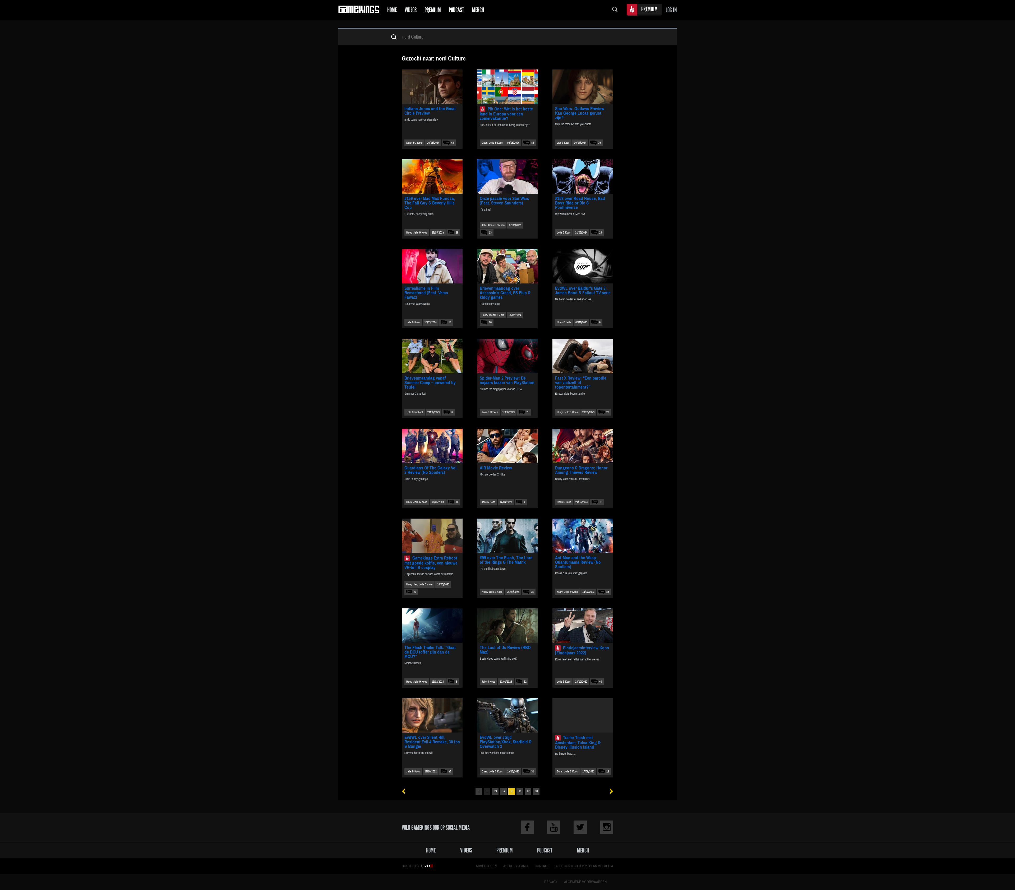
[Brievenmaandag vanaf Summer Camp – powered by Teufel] (432, 356)
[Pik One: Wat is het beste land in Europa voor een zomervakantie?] (507, 86)
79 (599, 143)
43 (452, 143)
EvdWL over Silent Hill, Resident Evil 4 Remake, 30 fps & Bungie (432, 742)
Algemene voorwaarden (585, 882)
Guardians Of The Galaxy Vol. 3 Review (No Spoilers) (431, 470)
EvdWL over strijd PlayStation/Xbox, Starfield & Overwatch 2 (506, 742)
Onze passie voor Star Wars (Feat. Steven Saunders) (504, 201)
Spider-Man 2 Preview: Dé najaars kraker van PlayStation (507, 380)
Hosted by (410, 866)
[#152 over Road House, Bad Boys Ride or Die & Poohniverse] (582, 176)
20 (490, 322)
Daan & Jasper (414, 143)
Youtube (553, 827)
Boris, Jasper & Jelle (493, 315)
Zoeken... (615, 10)
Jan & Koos (563, 143)
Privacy (550, 882)
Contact (542, 866)
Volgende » (609, 791)
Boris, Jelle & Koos (567, 771)
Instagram (606, 827)
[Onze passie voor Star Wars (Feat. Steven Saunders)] (507, 176)
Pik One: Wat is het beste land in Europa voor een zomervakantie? (506, 113)
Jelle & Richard (414, 412)
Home (392, 10)
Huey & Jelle (564, 322)
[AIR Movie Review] (507, 446)
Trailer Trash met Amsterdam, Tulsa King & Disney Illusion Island (578, 742)
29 (457, 233)
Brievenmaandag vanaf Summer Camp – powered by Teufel (430, 382)
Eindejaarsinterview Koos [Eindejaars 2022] (582, 650)
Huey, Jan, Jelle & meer (419, 584)
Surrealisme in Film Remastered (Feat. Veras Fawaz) (426, 293)
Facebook (527, 827)
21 (415, 592)
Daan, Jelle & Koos (492, 143)
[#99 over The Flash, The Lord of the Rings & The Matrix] (507, 536)
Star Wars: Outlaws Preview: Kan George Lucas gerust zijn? (580, 113)
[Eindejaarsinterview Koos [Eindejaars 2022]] (582, 625)
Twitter (580, 827)
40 (600, 682)
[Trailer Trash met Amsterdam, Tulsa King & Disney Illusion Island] (582, 715)
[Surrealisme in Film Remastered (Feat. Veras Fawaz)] (432, 266)
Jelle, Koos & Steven (493, 225)
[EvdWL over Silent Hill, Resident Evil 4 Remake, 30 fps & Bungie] (432, 715)
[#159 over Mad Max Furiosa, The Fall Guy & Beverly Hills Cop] (432, 176)
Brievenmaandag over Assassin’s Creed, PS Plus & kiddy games (505, 293)
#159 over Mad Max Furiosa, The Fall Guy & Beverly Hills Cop (429, 203)
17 (528, 791)
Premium (433, 10)
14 (503, 791)
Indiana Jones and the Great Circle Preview (430, 111)
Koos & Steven (490, 412)
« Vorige (405, 791)
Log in (671, 10)
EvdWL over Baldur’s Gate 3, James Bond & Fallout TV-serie (583, 291)
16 (450, 322)
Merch (478, 10)
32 (525, 682)
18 (536, 791)
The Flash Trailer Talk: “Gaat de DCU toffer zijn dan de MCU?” (430, 652)
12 (607, 771)
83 (607, 592)
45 (532, 143)
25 (528, 412)
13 (490, 233)
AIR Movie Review (496, 468)
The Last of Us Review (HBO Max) (505, 650)
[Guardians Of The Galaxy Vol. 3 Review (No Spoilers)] (432, 446)
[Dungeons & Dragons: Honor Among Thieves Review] (582, 446)
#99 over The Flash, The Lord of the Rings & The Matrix (506, 560)
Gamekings (358, 10)
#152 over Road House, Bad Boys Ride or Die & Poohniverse (580, 203)
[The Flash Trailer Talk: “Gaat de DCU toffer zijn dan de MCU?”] (432, 625)
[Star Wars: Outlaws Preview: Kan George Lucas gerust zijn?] (582, 86)
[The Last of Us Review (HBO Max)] (507, 625)
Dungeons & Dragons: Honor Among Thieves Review (581, 470)
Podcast (456, 10)
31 (532, 771)
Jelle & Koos (564, 233)
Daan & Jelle (564, 502)
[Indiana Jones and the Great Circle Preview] (432, 86)
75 (532, 592)
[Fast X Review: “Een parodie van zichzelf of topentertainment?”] (582, 356)
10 (600, 502)
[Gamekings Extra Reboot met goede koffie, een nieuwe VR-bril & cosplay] (432, 536)
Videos (411, 10)
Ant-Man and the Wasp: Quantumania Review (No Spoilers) (578, 562)
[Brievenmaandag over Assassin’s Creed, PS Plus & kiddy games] (507, 266)
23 (600, 233)
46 (450, 771)
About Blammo (515, 866)
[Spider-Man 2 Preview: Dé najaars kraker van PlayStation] (507, 356)
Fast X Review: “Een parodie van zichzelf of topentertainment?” (580, 382)
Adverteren (486, 866)
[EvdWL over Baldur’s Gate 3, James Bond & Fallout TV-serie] (582, 266)
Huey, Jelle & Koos (416, 233)
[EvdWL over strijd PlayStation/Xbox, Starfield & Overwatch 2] (507, 715)
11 (457, 502)
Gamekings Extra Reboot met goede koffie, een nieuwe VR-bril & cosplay (431, 562)
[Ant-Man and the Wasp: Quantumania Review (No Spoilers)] (582, 536)
